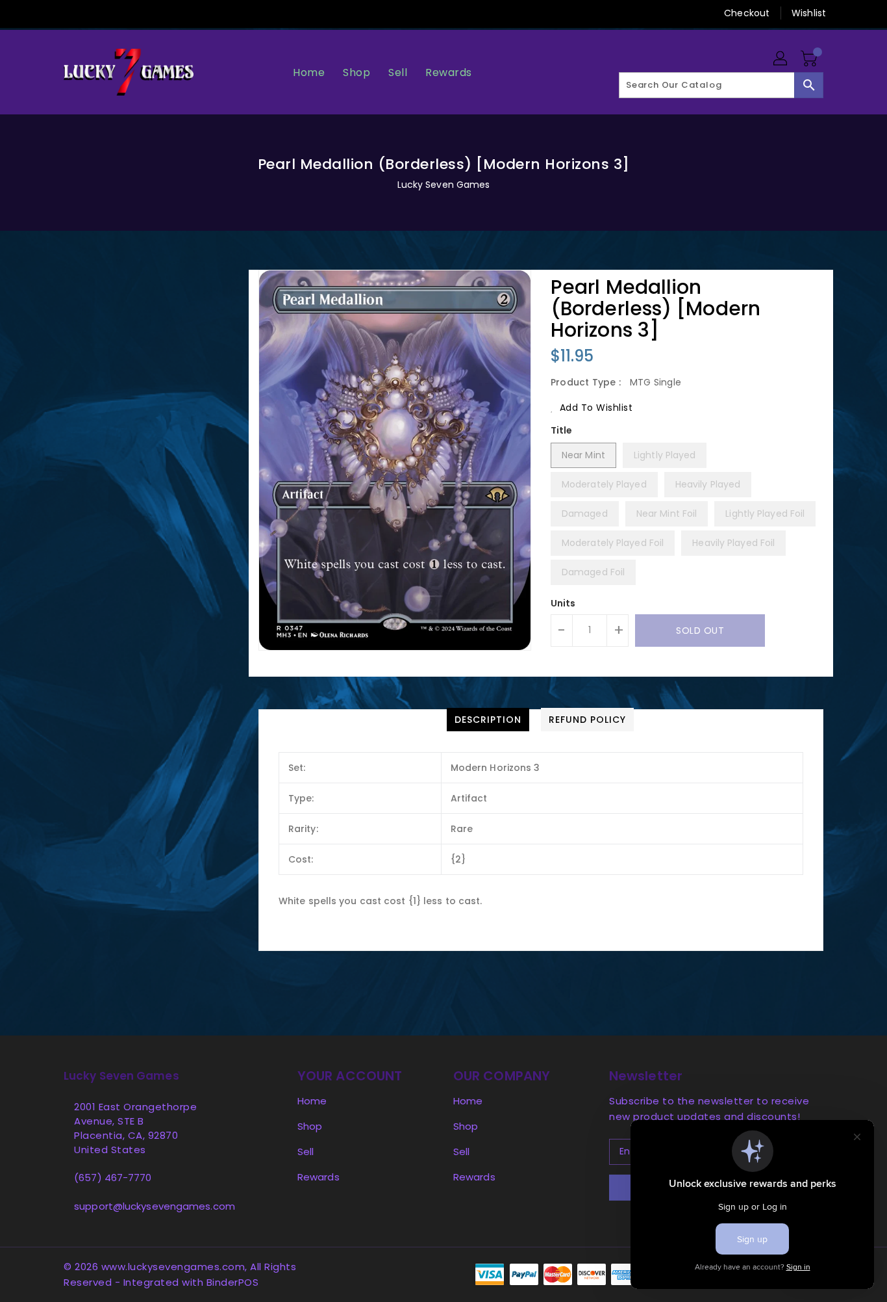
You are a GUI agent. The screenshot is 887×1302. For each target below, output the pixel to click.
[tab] (488, 719)
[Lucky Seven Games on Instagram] (119, 13)
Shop (309, 1126)
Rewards (318, 1177)
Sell (305, 1151)
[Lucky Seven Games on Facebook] (45, 13)
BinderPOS (232, 1282)
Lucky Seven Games (443, 184)
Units (563, 603)
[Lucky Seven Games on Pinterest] (95, 13)
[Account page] (781, 59)
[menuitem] (308, 72)
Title (562, 430)
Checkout (746, 13)
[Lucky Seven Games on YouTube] (169, 13)
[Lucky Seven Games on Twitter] (70, 13)
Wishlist (809, 13)
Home (312, 1101)
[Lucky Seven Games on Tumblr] (144, 13)
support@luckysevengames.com (154, 1206)
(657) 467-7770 (112, 1177)
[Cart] (810, 59)
